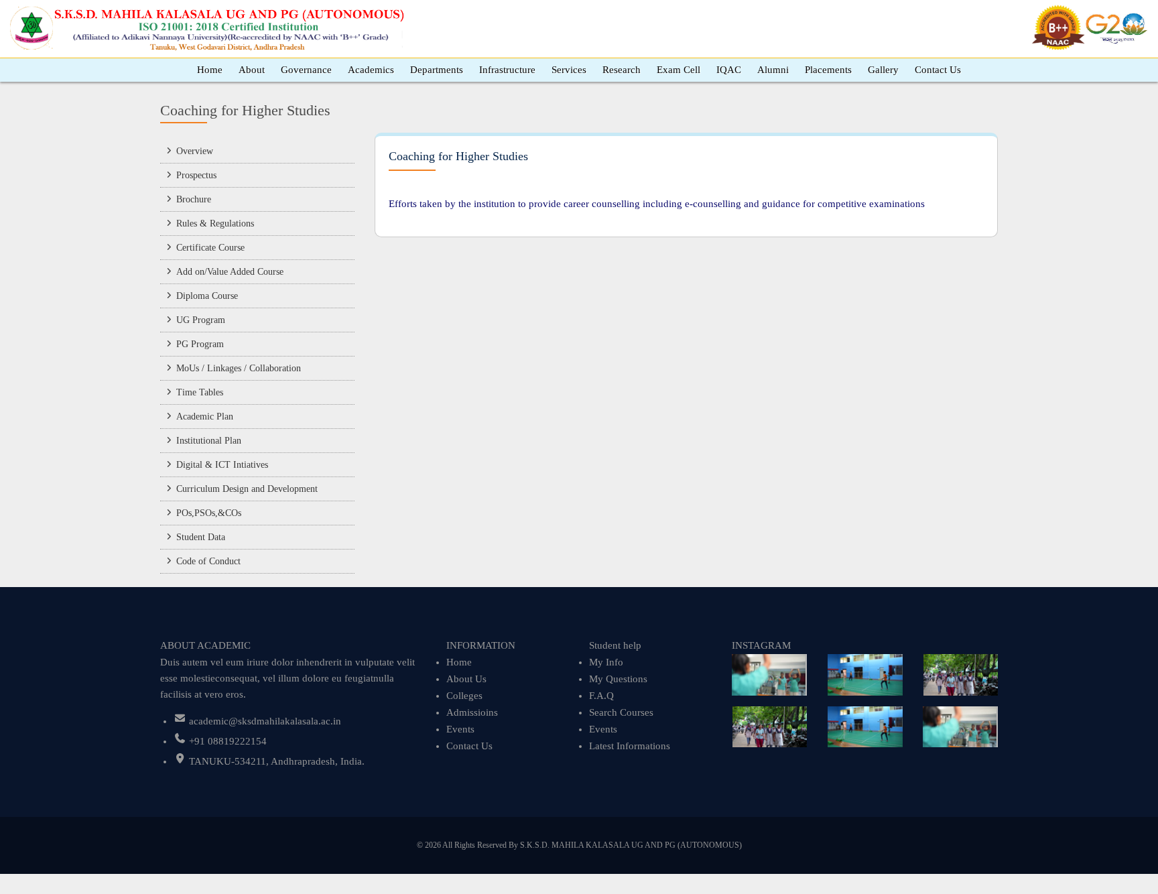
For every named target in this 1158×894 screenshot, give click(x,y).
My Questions (618, 679)
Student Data (200, 537)
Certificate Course (210, 248)
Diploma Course (207, 296)
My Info (606, 662)
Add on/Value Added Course (229, 272)
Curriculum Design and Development (247, 489)
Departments (436, 69)
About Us (466, 679)
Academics (371, 69)
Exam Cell (678, 69)
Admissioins (472, 712)
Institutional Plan (208, 441)
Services (569, 69)
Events (460, 729)
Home (209, 69)
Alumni (773, 69)
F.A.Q (601, 695)
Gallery (883, 69)
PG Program (200, 344)
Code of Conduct (208, 561)
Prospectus (196, 175)
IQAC (728, 69)
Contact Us (938, 69)
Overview (194, 151)
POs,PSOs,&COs (208, 513)
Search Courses (621, 712)
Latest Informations (629, 746)
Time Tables (199, 392)
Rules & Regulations (215, 223)
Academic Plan (204, 416)
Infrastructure (507, 69)
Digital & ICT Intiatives (222, 465)
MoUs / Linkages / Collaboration (238, 368)
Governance (306, 69)
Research (621, 69)
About (252, 69)
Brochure (193, 199)
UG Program (200, 320)
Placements (828, 69)
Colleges (464, 695)
